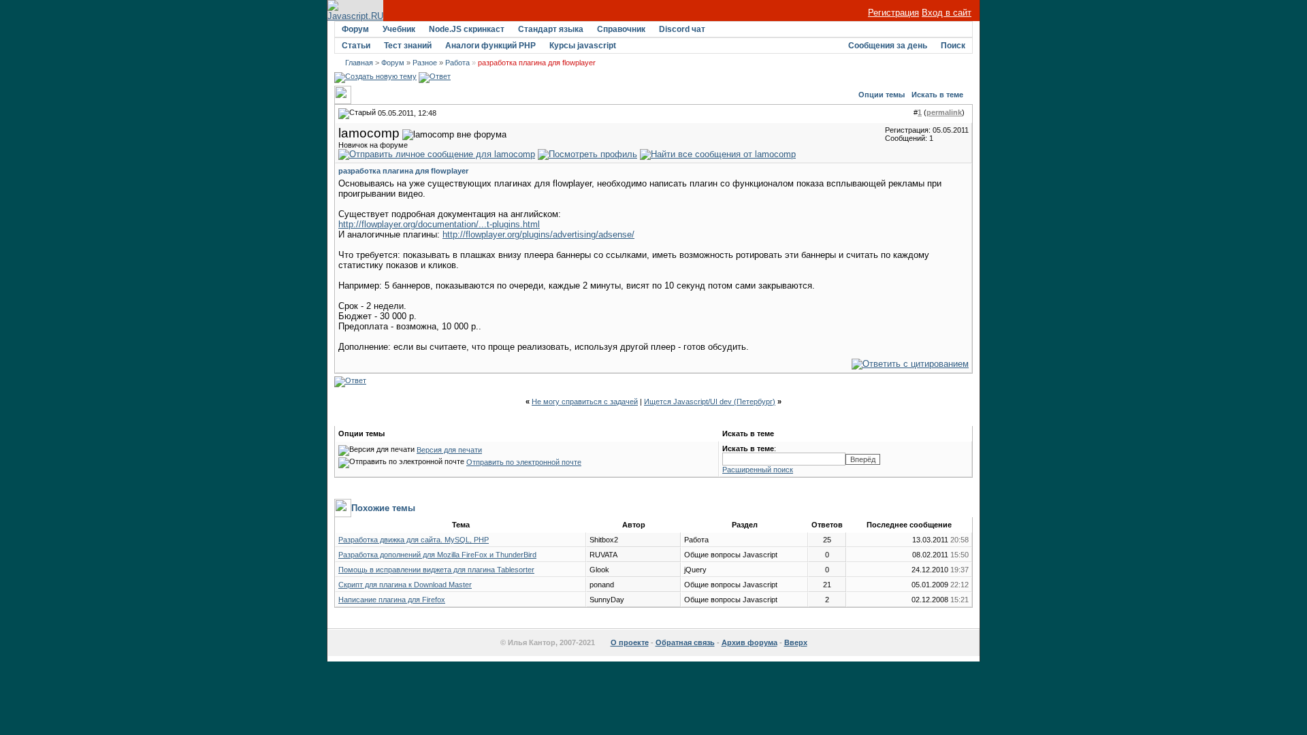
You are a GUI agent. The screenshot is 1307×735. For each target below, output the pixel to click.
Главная (359, 63)
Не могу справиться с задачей (585, 401)
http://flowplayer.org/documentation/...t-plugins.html (439, 224)
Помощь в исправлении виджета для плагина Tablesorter (436, 570)
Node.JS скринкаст (466, 29)
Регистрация (893, 12)
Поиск (953, 45)
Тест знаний (408, 45)
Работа (457, 63)
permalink (944, 112)
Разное (425, 63)
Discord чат (682, 29)
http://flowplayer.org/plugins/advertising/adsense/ (538, 234)
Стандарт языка (550, 29)
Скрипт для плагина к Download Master (405, 585)
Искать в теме (937, 95)
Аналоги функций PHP (490, 45)
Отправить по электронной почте (523, 462)
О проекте (630, 642)
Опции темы (881, 95)
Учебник (399, 29)
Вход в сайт (946, 12)
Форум (355, 29)
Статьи (356, 45)
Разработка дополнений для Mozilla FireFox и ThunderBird (437, 555)
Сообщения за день (887, 45)
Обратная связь (685, 642)
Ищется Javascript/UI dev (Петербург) (709, 401)
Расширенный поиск (757, 470)
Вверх (795, 642)
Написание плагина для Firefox (391, 599)
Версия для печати (449, 450)
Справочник (621, 29)
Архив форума (749, 642)
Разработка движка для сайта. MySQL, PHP (413, 540)
